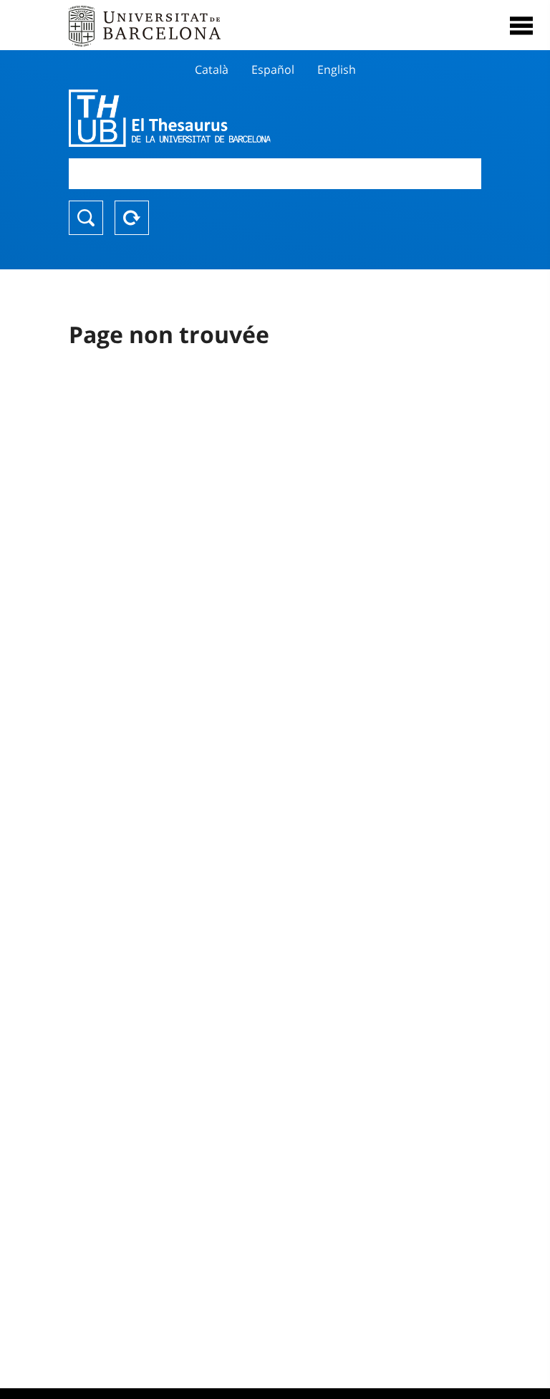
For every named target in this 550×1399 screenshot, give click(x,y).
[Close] (521, 26)
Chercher (86, 218)
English (336, 69)
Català (211, 69)
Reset (132, 218)
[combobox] (275, 173)
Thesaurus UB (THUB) (213, 118)
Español (272, 69)
